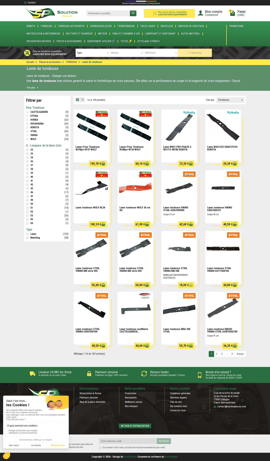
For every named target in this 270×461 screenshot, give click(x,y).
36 (31, 161)
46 (31, 192)
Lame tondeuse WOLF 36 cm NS (135, 209)
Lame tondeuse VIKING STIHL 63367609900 (175, 209)
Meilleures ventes (133, 401)
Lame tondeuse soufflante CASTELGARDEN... (134, 330)
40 (31, 176)
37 (31, 165)
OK (133, 13)
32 (31, 149)
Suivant (240, 353)
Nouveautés (131, 397)
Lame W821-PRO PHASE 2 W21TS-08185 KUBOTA (177, 148)
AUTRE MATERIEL (190, 33)
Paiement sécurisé (89, 397)
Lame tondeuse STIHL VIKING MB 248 (175, 269)
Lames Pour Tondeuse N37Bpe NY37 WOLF (88, 148)
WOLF (33, 139)
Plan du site (176, 401)
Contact (32, 2)
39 (31, 172)
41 (31, 180)
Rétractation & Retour (90, 393)
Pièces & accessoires (69, 41)
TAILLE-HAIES (147, 26)
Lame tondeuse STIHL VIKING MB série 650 (132, 269)
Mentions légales (178, 397)
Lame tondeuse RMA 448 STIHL (176, 330)
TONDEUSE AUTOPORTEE (71, 26)
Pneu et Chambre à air (126, 33)
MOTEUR (102, 33)
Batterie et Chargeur (79, 33)
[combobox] (93, 53)
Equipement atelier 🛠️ (101, 41)
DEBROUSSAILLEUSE (101, 26)
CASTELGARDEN (39, 111)
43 (31, 188)
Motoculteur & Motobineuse (43, 33)
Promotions (236, 26)
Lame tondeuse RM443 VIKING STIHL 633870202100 (222, 330)
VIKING (34, 135)
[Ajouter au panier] (103, 164)
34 (31, 157)
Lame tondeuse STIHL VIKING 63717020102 (219, 269)
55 (31, 219)
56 (31, 223)
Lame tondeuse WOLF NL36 (90, 207)
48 (31, 199)
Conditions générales (180, 393)
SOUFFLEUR (167, 26)
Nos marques (131, 406)
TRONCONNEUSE (126, 26)
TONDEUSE (46, 26)
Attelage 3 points (148, 41)
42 (31, 184)
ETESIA (34, 115)
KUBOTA (34, 127)
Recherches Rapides (39, 41)
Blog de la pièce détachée (92, 401)
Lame (33, 233)
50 (31, 203)
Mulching (35, 237)
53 (31, 215)
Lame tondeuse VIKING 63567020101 (219, 209)
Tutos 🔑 (126, 41)
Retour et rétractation (135, 426)
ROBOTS (31, 26)
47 (31, 196)
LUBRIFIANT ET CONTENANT (160, 33)
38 (31, 169)
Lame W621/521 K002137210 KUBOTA (222, 148)
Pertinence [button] (223, 99)
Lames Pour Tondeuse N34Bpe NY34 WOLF (132, 148)
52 (31, 211)
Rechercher (196, 53)
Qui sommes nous (178, 406)
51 (31, 207)
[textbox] (93, 53)
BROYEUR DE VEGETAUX (191, 26)
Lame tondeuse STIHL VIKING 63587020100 (88, 330)
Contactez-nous (178, 410)
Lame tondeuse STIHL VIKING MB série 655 (88, 269)
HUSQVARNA (37, 123)
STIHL (33, 131)
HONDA (34, 119)
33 (31, 153)
